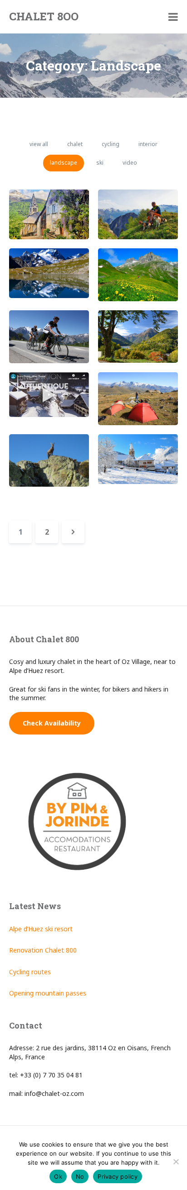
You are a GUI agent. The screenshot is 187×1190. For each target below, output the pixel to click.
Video (130, 162)
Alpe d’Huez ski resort (41, 929)
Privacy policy (118, 1176)
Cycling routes (30, 971)
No (80, 1176)
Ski (99, 162)
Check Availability (52, 723)
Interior (147, 144)
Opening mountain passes (47, 993)
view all (39, 144)
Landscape (63, 162)
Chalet (75, 144)
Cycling (110, 144)
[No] (175, 1161)
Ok (58, 1176)
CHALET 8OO (44, 16)
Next (73, 532)
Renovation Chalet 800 (43, 950)
